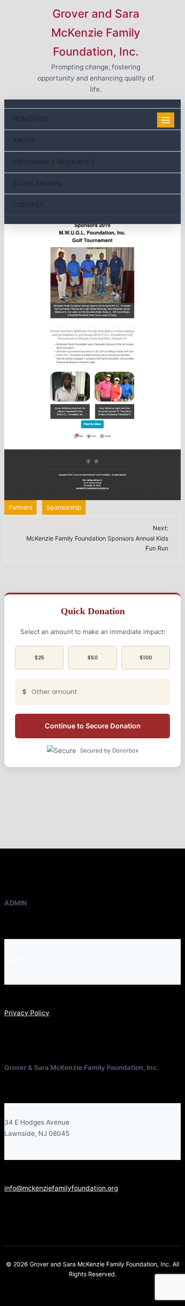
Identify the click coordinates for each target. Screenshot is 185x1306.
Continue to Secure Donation (93, 725)
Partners (20, 507)
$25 (39, 657)
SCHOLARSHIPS (37, 183)
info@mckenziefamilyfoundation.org (61, 1188)
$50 (92, 657)
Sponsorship (63, 507)
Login (13, 958)
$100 (145, 657)
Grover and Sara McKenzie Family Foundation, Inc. (95, 32)
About (24, 140)
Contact (28, 204)
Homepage (30, 118)
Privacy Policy (26, 1013)
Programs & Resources (54, 161)
